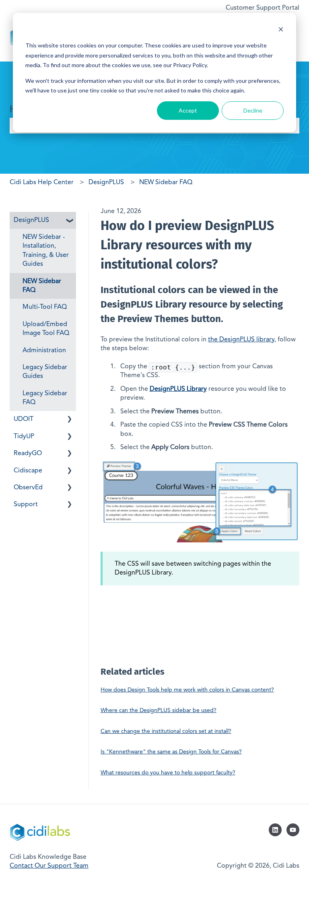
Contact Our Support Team (49, 866)
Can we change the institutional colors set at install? (166, 731)
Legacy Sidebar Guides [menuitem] (45, 372)
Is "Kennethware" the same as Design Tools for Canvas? (171, 752)
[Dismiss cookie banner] (281, 30)
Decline (252, 110)
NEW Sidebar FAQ (165, 182)
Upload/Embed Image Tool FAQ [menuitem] (46, 329)
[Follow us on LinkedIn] (275, 829)
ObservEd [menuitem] (28, 487)
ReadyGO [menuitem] (28, 453)
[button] (69, 221)
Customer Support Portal (262, 8)
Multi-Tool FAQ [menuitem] (45, 307)
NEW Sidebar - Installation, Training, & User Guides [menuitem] (46, 250)
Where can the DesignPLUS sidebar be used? (158, 710)
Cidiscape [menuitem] (28, 471)
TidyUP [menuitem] (24, 436)
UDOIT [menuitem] (23, 419)
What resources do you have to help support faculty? (168, 773)
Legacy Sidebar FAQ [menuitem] (45, 398)
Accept (188, 110)
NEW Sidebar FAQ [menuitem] (42, 286)
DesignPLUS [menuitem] (31, 220)
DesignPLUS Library (178, 389)
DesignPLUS (106, 182)
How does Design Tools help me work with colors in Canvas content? (187, 690)
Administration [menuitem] (44, 350)
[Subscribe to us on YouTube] (292, 829)
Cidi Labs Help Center (42, 182)
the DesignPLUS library (241, 340)
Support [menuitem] (26, 504)
